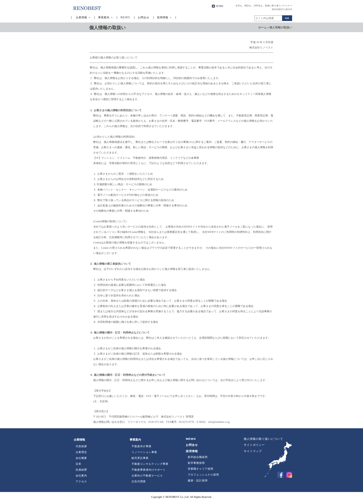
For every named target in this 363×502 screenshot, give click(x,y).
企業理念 (81, 452)
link (279, 474)
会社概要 (81, 458)
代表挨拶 (81, 446)
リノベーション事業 (144, 452)
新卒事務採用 (196, 463)
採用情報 (163, 17)
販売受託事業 (140, 458)
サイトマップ (253, 451)
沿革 (78, 464)
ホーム (262, 27)
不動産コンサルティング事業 (150, 464)
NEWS (125, 17)
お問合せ (144, 17)
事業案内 (104, 17)
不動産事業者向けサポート (149, 469)
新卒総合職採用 (198, 457)
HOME (219, 6)
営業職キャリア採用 (200, 468)
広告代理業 (139, 481)
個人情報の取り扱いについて (263, 439)
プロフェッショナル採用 (203, 474)
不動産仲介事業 (141, 446)
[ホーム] (87, 7)
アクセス (81, 481)
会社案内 (81, 475)
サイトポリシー (254, 445)
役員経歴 (81, 469)
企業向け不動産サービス (147, 475)
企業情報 (81, 17)
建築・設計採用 (198, 480)
